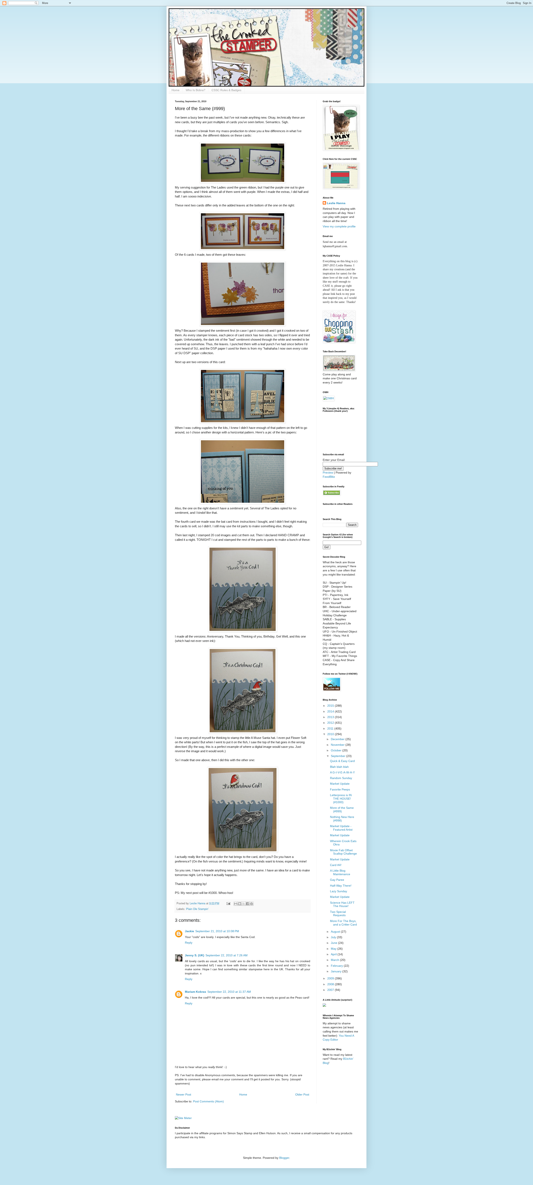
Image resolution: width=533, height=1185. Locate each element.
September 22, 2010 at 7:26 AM (226, 955)
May (334, 948)
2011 (330, 728)
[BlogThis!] (240, 904)
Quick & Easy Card (342, 761)
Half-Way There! (340, 885)
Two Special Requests (338, 913)
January (336, 971)
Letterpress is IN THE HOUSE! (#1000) (341, 798)
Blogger (284, 1157)
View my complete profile (339, 226)
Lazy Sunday (338, 891)
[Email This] (236, 904)
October (336, 750)
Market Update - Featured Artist (341, 827)
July (334, 937)
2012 (331, 722)
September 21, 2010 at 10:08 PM (217, 931)
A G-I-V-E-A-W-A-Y (342, 772)
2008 (331, 984)
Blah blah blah (339, 766)
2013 (331, 717)
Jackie (189, 931)
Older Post (302, 1094)
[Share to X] (244, 904)
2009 (331, 978)
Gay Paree (337, 879)
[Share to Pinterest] (251, 904)
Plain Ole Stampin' (197, 909)
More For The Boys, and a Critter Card (343, 922)
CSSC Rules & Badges (226, 90)
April (334, 954)
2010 (331, 734)
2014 (331, 711)
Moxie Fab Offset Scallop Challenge (343, 852)
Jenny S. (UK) (194, 955)
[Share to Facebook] (247, 904)
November (338, 744)
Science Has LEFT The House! (342, 904)
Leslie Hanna (336, 203)
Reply (188, 942)
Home (175, 90)
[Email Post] (228, 903)
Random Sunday (341, 778)
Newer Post (183, 1094)
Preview (328, 472)
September (338, 756)
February (337, 965)
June (334, 942)
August (336, 931)
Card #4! (335, 865)
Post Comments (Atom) (208, 1101)
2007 (331, 989)
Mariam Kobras (195, 991)
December (338, 739)
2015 (331, 705)
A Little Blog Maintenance (340, 872)
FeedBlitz (329, 476)
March (335, 960)
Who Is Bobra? (195, 90)
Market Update (340, 783)
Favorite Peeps (340, 789)
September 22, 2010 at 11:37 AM (229, 991)
